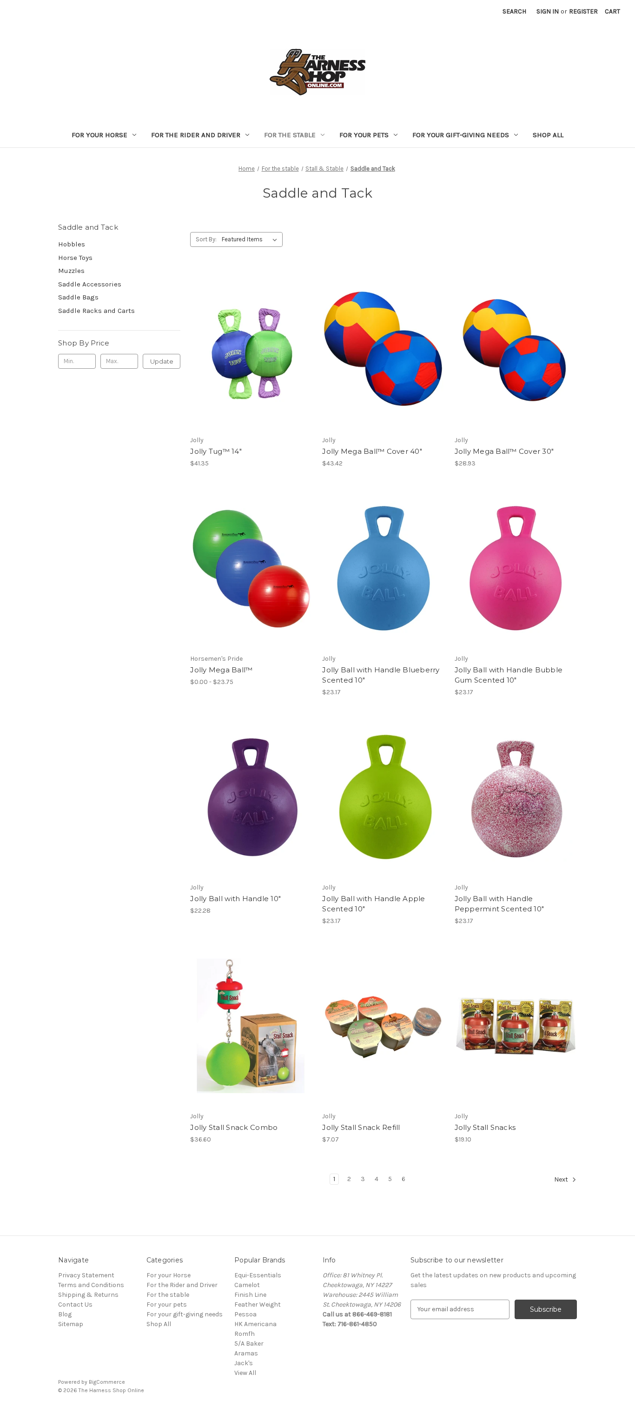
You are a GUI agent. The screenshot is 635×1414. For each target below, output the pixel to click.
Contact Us (75, 1304)
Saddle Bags (78, 297)
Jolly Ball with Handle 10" (235, 898)
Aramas (246, 1353)
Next (561, 1179)
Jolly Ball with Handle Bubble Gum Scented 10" (509, 675)
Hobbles (71, 244)
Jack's (243, 1363)
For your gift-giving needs (460, 135)
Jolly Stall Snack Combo (234, 1127)
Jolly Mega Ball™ (221, 669)
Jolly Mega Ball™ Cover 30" (504, 451)
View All (245, 1373)
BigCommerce (107, 1382)
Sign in (547, 11)
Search (514, 11)
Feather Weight (257, 1304)
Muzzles (71, 270)
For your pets (364, 135)
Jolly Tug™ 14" (216, 451)
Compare (248, 350)
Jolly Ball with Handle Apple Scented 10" (373, 904)
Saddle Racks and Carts (96, 310)
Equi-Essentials (257, 1275)
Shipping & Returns (88, 1295)
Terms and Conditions (91, 1285)
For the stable (290, 135)
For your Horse (99, 135)
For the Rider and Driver (195, 135)
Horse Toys (75, 257)
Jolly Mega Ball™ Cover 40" (372, 451)
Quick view (243, 333)
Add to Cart (383, 584)
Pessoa (245, 1314)
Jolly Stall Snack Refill (361, 1127)
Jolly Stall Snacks (485, 1127)
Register (583, 11)
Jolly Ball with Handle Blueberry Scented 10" (380, 675)
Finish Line (250, 1295)
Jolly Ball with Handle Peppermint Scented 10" (499, 904)
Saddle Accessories (89, 284)
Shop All (548, 135)
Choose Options (251, 366)
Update (161, 361)
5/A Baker (249, 1344)
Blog (65, 1314)
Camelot (247, 1285)
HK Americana (255, 1324)
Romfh (244, 1334)
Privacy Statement (86, 1275)
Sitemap (70, 1324)
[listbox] (251, 239)
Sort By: (206, 239)
